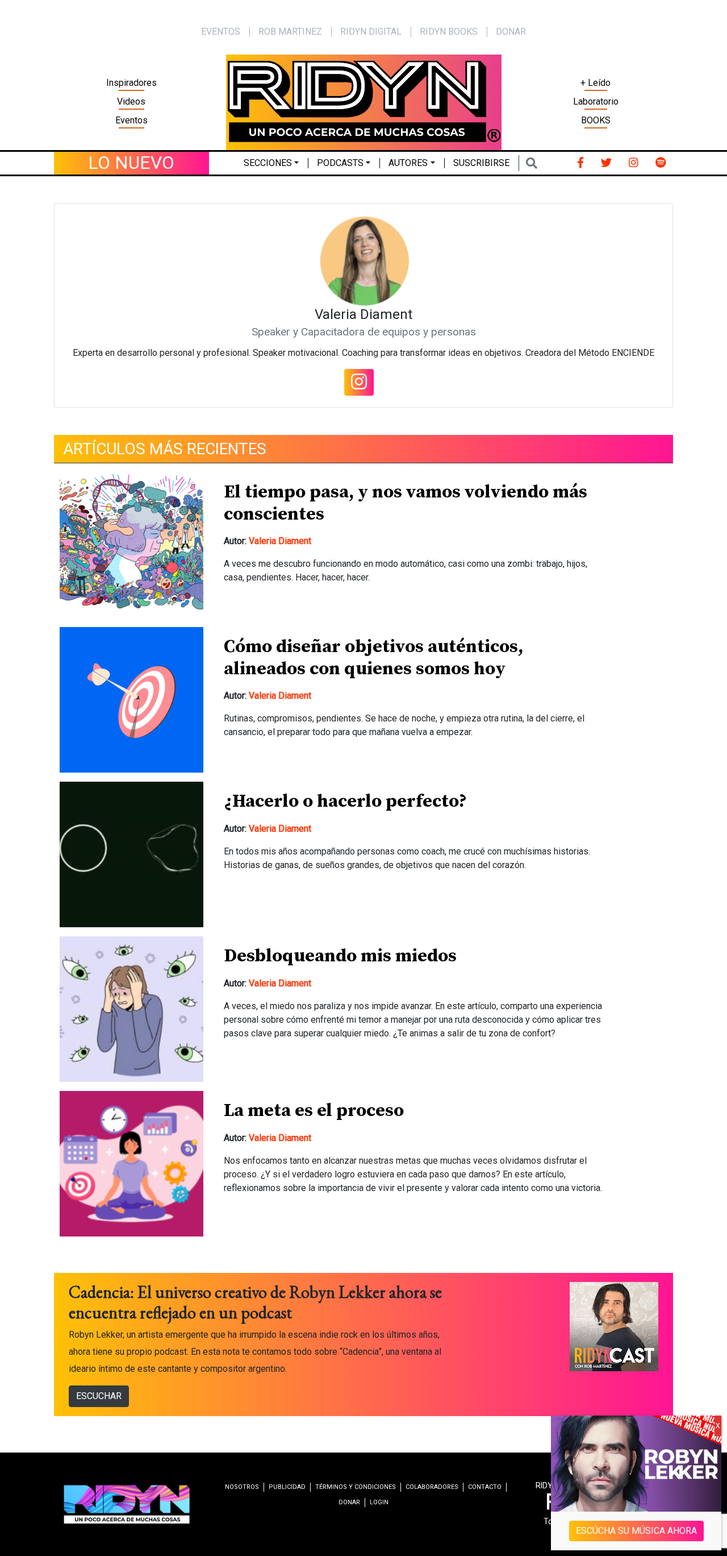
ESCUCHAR (99, 1396)
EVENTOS (220, 31)
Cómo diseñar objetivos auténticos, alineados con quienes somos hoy (373, 658)
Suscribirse (481, 162)
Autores (408, 162)
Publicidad (287, 1487)
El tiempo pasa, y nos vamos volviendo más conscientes (405, 503)
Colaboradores (432, 1487)
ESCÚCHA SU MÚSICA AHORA (636, 1530)
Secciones (268, 162)
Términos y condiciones (355, 1487)
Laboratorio (596, 101)
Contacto (485, 1487)
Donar (511, 31)
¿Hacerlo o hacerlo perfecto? (345, 801)
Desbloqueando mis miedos (340, 956)
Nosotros (242, 1487)
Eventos (131, 120)
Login (379, 1502)
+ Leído (595, 82)
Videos (131, 101)
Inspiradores (131, 82)
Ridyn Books (449, 31)
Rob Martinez (290, 31)
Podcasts (340, 162)
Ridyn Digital (371, 31)
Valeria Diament (280, 541)
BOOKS (596, 120)
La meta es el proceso (314, 1110)
